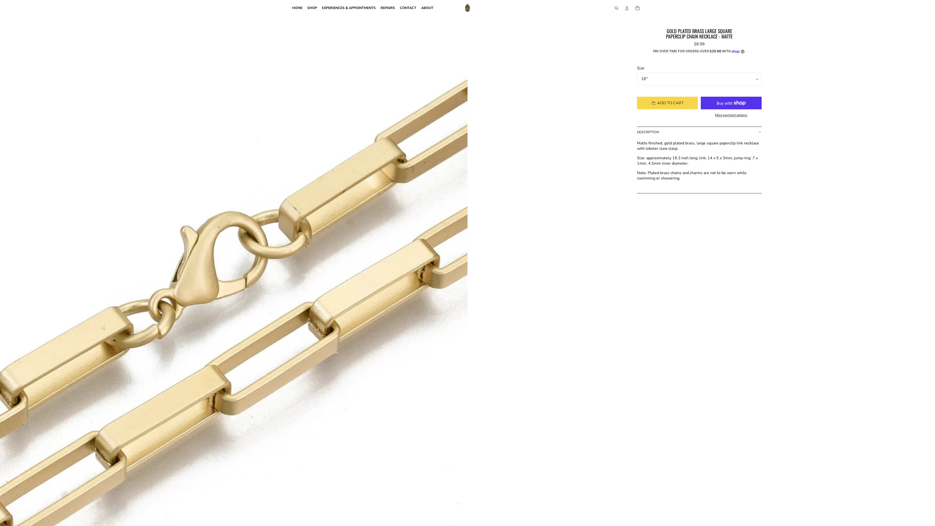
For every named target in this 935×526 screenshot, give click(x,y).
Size (640, 68)
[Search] (616, 8)
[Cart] (637, 8)
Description (648, 132)
